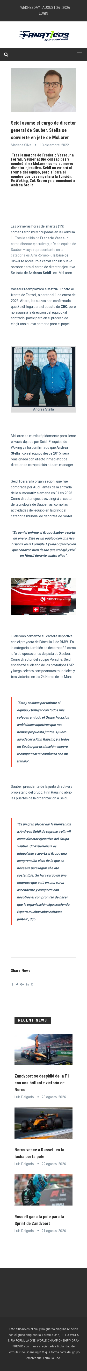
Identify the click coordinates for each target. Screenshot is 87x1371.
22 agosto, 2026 (54, 1164)
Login (43, 13)
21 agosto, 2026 (54, 1231)
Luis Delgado (24, 1097)
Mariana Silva (21, 145)
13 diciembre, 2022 (54, 145)
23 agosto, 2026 (54, 1097)
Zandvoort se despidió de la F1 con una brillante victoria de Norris (41, 1082)
